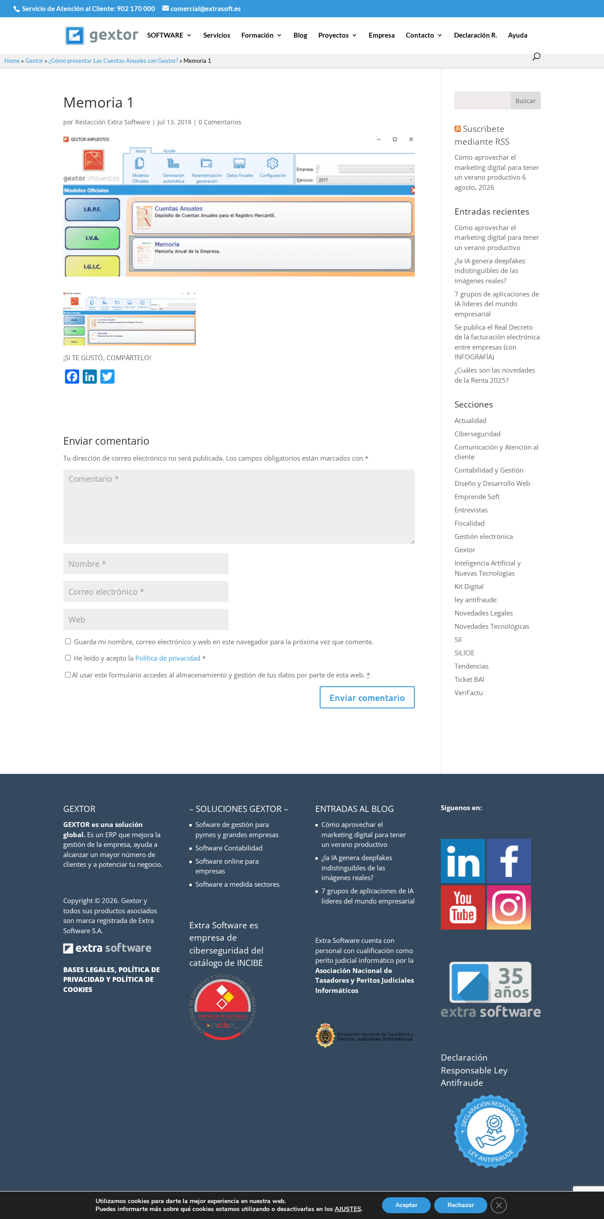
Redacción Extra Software (112, 122)
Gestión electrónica (484, 536)
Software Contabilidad (229, 847)
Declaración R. (475, 35)
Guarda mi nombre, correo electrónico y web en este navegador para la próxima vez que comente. (224, 641)
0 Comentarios (220, 122)
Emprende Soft (477, 496)
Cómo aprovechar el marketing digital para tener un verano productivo (497, 167)
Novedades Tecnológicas (492, 626)
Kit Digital (469, 586)
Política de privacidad (168, 658)
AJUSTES (348, 1209)
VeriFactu (469, 692)
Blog (300, 35)
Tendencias (472, 665)
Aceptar (406, 1205)
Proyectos (333, 35)
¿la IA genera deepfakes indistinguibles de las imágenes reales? (490, 270)
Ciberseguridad (478, 433)
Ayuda (518, 35)
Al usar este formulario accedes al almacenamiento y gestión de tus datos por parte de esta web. (221, 674)
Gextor (34, 60)
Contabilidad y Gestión (489, 469)
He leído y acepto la (140, 658)
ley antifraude (476, 599)
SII (458, 639)
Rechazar (460, 1205)
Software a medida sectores (237, 884)
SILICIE (464, 652)
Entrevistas (471, 509)
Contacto (420, 35)
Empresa (382, 35)
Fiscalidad (470, 523)
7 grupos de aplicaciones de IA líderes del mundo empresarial (497, 303)
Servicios (216, 35)
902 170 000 (137, 8)
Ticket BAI (469, 679)
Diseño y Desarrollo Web (492, 483)
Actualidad (470, 420)
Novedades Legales (484, 612)
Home (12, 60)
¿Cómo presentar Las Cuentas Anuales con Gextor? (113, 60)
